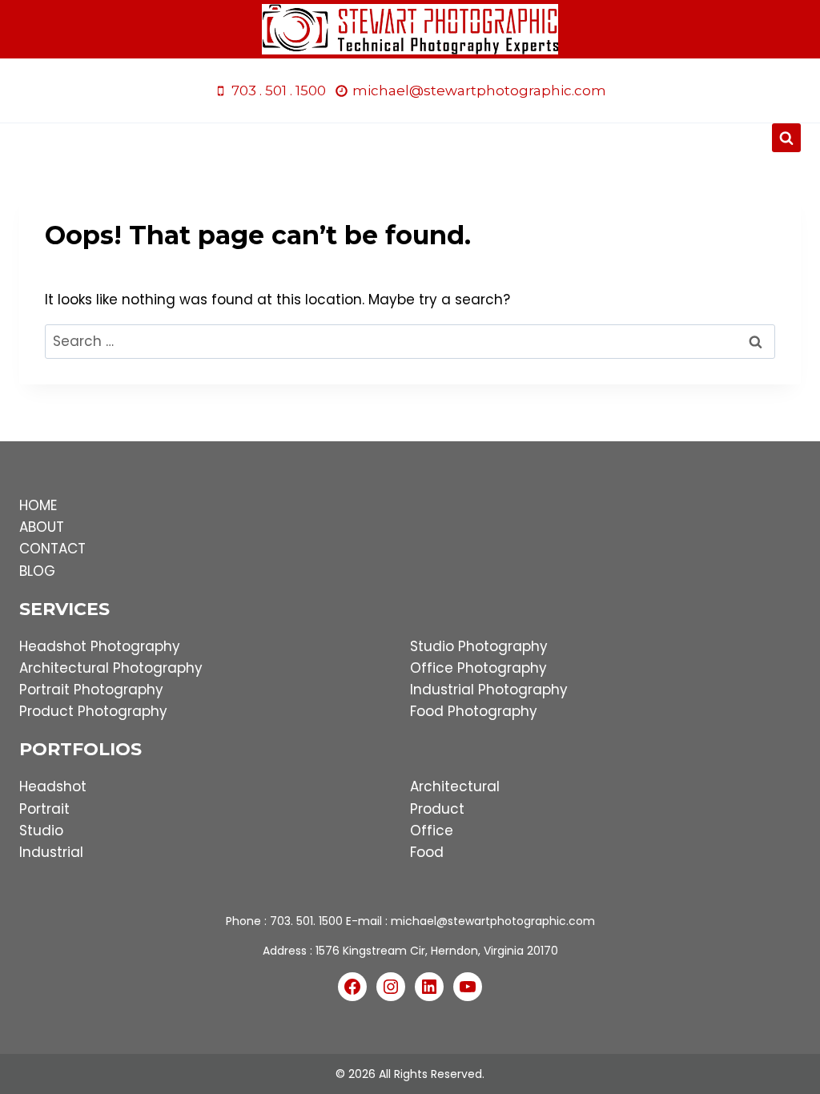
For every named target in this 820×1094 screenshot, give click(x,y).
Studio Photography (479, 646)
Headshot (52, 786)
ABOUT (41, 527)
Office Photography (478, 668)
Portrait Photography (91, 689)
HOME (38, 505)
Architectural (455, 786)
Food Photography (473, 711)
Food (427, 852)
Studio (41, 830)
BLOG (37, 571)
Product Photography (93, 711)
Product (437, 808)
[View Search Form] (786, 137)
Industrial (51, 852)
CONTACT (52, 548)
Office (431, 830)
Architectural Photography (111, 668)
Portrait (44, 808)
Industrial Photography (489, 689)
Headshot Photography (99, 646)
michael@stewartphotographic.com (493, 921)
